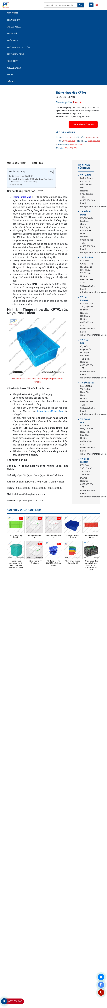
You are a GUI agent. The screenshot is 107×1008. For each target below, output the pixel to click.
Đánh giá (37, 163)
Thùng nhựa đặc (22, 197)
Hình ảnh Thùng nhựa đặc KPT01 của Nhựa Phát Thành (30, 179)
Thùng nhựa (13, 20)
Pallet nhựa (14, 27)
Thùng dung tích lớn (18, 47)
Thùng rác (12, 34)
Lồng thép (12, 61)
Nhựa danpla (14, 68)
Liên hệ (11, 82)
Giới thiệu (12, 13)
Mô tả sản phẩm (16, 163)
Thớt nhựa (13, 41)
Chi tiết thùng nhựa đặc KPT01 (20, 176)
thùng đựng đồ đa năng (50, 411)
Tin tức (11, 75)
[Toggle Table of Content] (50, 172)
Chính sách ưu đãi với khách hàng (24, 182)
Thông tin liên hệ (15, 185)
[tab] (16, 163)
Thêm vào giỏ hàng (83, 124)
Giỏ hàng (96, 5)
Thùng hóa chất (15, 54)
